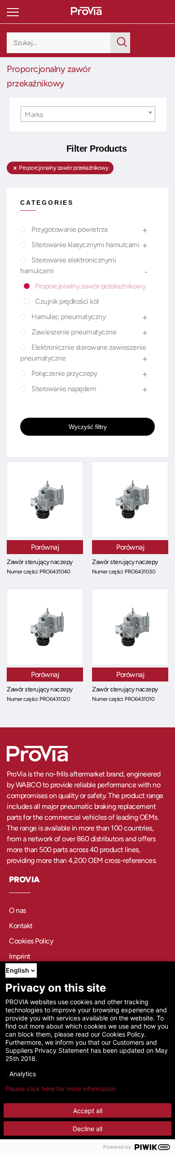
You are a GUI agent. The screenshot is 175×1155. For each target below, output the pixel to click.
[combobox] (88, 114)
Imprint (20, 956)
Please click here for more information (60, 1088)
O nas (17, 910)
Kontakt (21, 925)
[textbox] (88, 114)
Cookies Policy (31, 941)
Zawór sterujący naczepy (40, 562)
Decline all (87, 1128)
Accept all (87, 1110)
